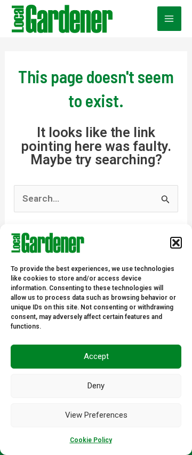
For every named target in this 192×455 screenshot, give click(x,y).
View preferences (96, 415)
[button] (176, 242)
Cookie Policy (91, 440)
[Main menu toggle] (169, 18)
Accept (96, 356)
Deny (96, 385)
